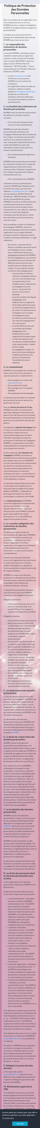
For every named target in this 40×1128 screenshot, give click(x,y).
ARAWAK (15, 733)
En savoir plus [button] (8, 1118)
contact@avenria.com (19, 191)
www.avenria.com (20, 76)
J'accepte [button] (20, 1124)
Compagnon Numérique (26, 92)
